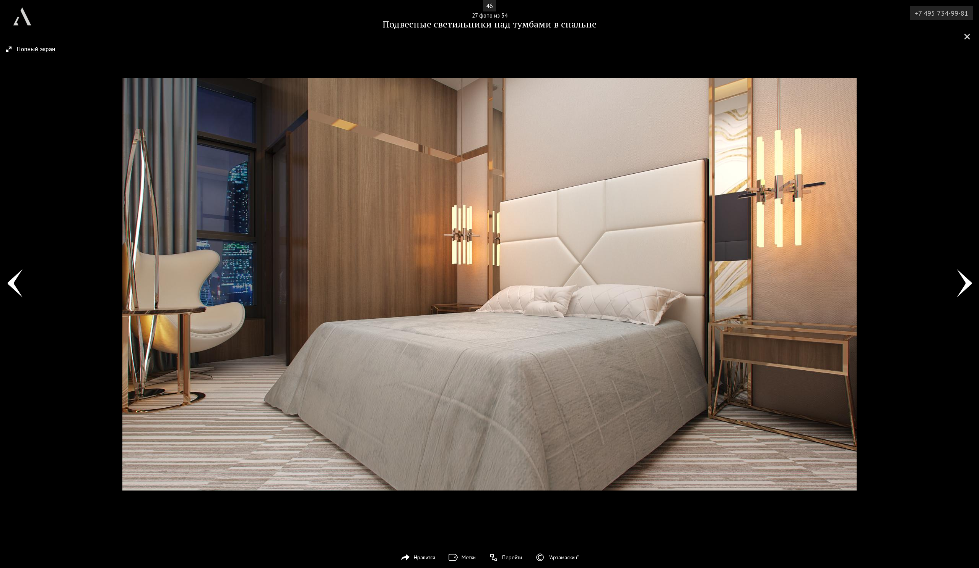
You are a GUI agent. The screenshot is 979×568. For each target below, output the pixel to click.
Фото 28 (964, 284)
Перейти (512, 557)
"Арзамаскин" (563, 557)
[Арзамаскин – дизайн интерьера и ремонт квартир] (22, 13)
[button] (34, 50)
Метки (469, 557)
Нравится (424, 557)
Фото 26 (15, 284)
